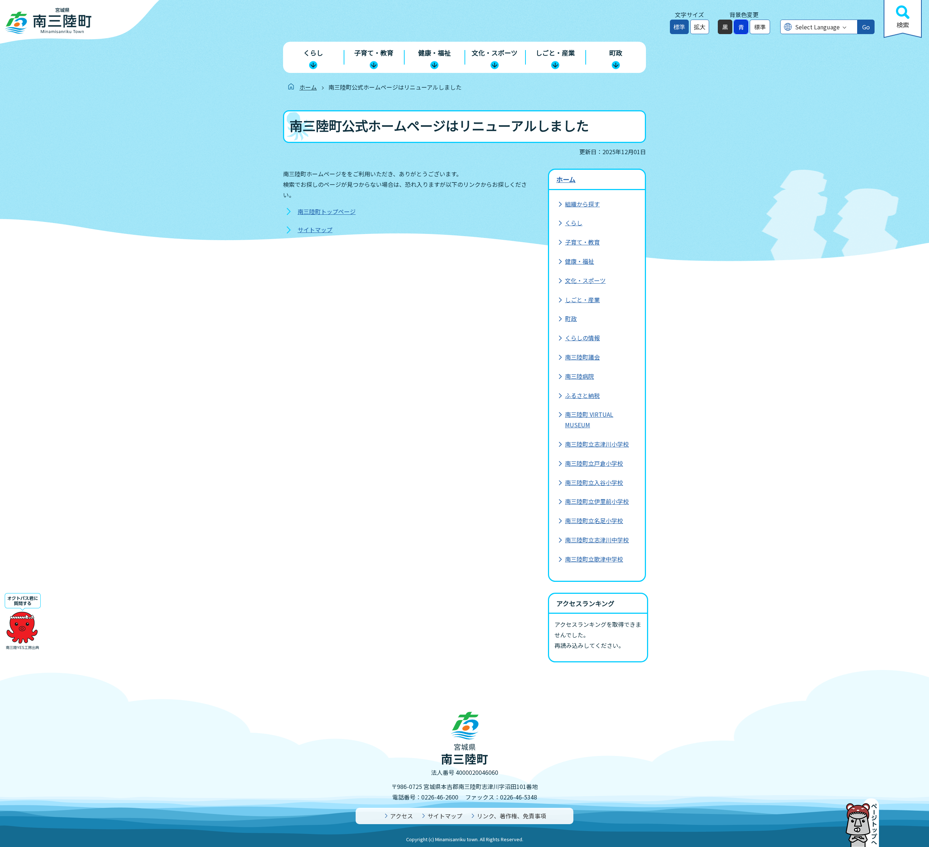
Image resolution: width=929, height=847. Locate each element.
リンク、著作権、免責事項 (511, 815)
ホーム (308, 87)
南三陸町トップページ (327, 211)
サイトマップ (315, 229)
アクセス (401, 815)
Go (866, 26)
